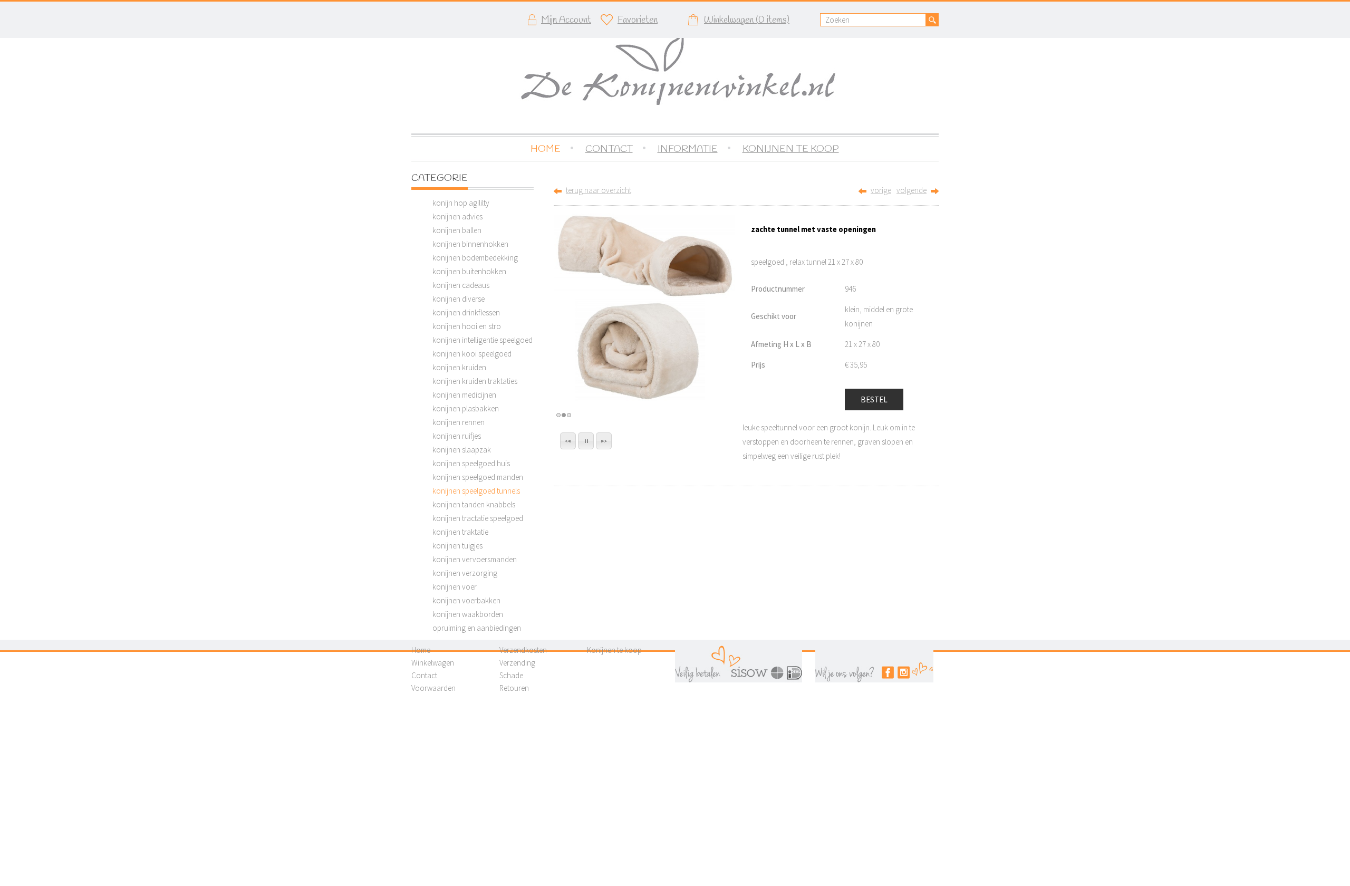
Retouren (514, 688)
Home (420, 650)
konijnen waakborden (467, 614)
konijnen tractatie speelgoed (477, 518)
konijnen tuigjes (457, 546)
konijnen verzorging (464, 573)
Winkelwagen (432, 663)
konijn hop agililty (460, 203)
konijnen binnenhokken (470, 244)
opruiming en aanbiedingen (476, 628)
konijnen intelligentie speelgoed (482, 340)
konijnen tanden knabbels (473, 504)
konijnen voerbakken (466, 600)
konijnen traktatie (460, 532)
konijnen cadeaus (460, 285)
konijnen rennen (458, 422)
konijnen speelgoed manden (477, 477)
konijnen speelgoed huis (471, 463)
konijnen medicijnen (464, 395)
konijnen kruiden (459, 367)
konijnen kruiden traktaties (474, 381)
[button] (568, 440)
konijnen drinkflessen (466, 312)
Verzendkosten (523, 650)
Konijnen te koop (614, 650)
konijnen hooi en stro (466, 326)
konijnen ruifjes (456, 436)
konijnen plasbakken (465, 408)
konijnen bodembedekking (475, 258)
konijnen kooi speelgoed (472, 354)
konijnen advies (457, 216)
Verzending (517, 663)
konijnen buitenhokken (469, 271)
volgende (911, 190)
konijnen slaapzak (461, 450)
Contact (424, 675)
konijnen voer (454, 587)
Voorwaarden (433, 688)
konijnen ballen (456, 230)
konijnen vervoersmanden (474, 559)
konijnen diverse (458, 299)
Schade (511, 675)
